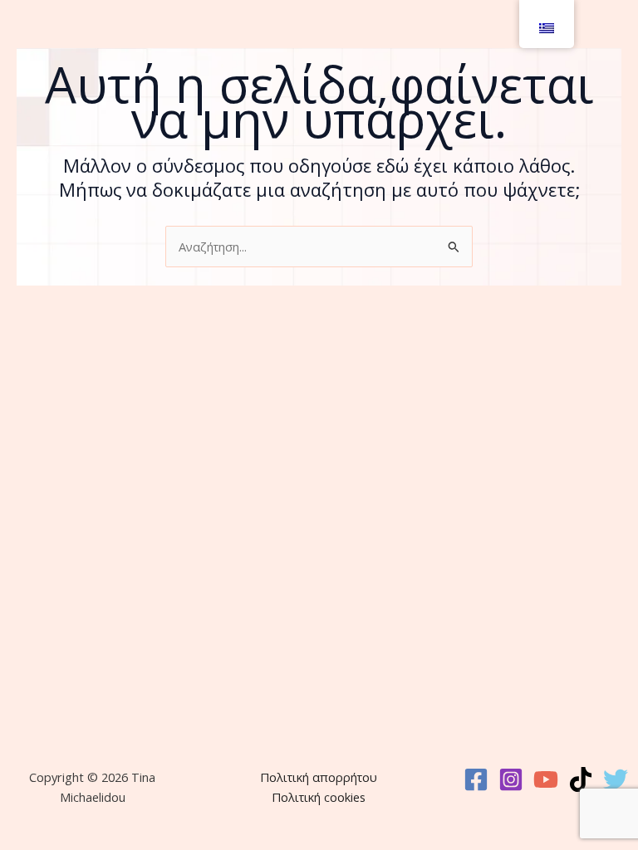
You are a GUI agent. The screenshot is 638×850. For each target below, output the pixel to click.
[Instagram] (510, 779)
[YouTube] (545, 779)
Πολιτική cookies (319, 797)
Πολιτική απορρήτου (318, 777)
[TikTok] (580, 779)
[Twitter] (615, 779)
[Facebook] (476, 779)
